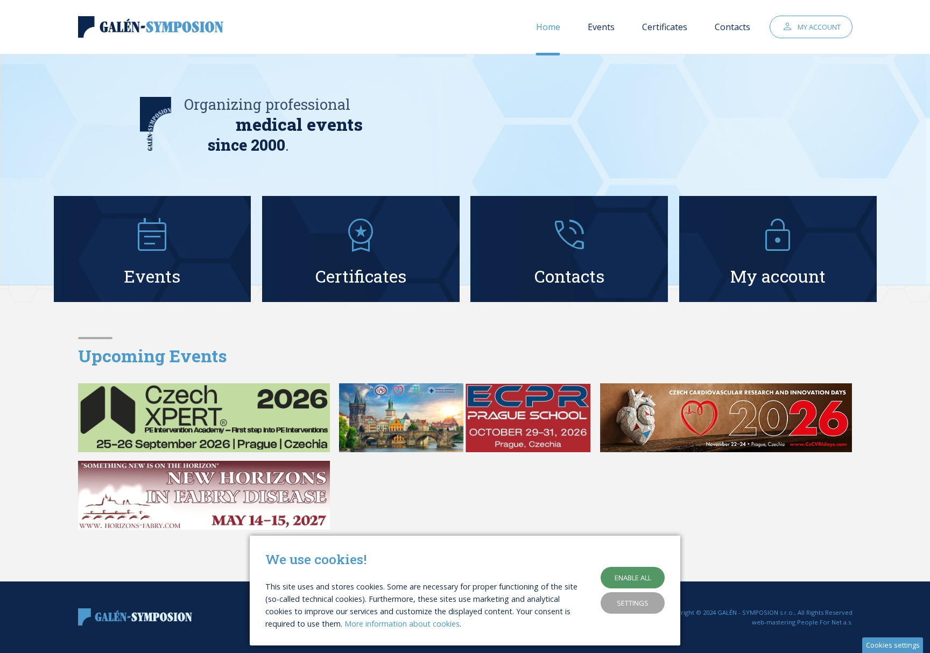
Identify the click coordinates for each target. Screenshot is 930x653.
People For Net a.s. (824, 622)
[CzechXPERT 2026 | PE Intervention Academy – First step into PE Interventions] (204, 417)
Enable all (633, 577)
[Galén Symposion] (153, 27)
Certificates (664, 27)
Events (601, 27)
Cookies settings (893, 645)
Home (548, 27)
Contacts (732, 27)
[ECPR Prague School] (465, 417)
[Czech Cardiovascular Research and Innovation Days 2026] (726, 417)
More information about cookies (402, 624)
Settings (633, 603)
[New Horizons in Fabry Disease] (204, 495)
